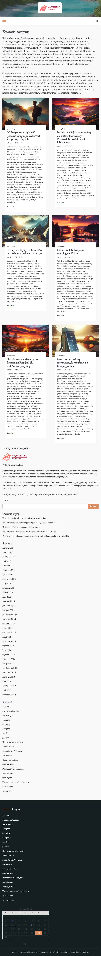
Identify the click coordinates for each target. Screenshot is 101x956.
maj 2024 (6, 637)
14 (32, 925)
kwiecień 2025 (9, 588)
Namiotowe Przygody (12, 751)
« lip (24, 944)
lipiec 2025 (7, 575)
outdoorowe (7, 764)
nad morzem (8, 747)
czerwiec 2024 (9, 632)
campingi (11, 129)
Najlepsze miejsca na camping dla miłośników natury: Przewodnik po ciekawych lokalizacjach (74, 137)
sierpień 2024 (8, 623)
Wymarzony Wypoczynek (37, 952)
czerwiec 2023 (9, 686)
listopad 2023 (8, 664)
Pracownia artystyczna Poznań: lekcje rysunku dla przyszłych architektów (36, 536)
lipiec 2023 (7, 681)
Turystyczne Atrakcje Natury (15, 782)
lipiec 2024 (7, 628)
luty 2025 (6, 597)
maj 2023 (6, 690)
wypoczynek (8, 791)
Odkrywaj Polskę (10, 760)
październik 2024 (10, 615)
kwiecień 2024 (9, 641)
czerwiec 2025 (9, 579)
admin (9, 143)
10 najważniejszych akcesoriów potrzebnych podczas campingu (24, 251)
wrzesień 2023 (9, 672)
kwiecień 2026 (9, 566)
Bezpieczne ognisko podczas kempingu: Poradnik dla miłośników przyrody (22, 363)
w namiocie (7, 787)
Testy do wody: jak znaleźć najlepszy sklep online (24, 518)
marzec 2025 (8, 592)
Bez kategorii (8, 715)
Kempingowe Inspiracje (12, 742)
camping (6, 720)
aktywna (6, 707)
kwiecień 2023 (9, 695)
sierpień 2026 (8, 548)
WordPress (84, 952)
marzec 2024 (8, 646)
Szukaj (5, 500)
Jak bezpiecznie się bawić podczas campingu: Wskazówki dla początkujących (24, 136)
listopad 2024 (8, 610)
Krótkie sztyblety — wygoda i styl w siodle (21, 527)
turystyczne (7, 773)
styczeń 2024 (8, 655)
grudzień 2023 (9, 659)
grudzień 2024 (9, 606)
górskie (5, 733)
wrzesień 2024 (9, 619)
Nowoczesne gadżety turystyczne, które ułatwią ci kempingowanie (72, 363)
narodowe (7, 755)
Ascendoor (64, 952)
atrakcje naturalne (10, 711)
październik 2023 (10, 668)
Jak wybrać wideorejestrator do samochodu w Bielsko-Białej (29, 532)
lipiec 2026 (7, 552)
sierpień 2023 (8, 677)
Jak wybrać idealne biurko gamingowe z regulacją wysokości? (29, 523)
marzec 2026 (8, 570)
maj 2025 (6, 583)
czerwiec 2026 (9, 557)
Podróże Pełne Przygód (12, 769)
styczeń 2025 (8, 601)
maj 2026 (6, 561)
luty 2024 (6, 650)
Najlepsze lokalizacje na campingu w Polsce (70, 251)
